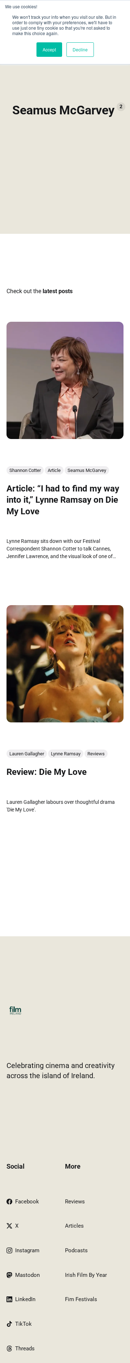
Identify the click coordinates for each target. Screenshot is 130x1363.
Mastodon (27, 1275)
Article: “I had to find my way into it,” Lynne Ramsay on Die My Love (62, 500)
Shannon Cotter (25, 470)
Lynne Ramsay (66, 753)
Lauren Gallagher (26, 753)
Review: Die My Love (46, 772)
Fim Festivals (81, 1299)
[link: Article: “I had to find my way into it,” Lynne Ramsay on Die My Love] (65, 436)
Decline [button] (80, 49)
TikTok (23, 1324)
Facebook (27, 1201)
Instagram (27, 1250)
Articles (74, 1226)
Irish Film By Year (86, 1275)
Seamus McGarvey (87, 470)
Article (54, 470)
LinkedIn (25, 1299)
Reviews (96, 753)
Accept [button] (49, 49)
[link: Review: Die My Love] (65, 720)
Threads (25, 1348)
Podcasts (76, 1250)
